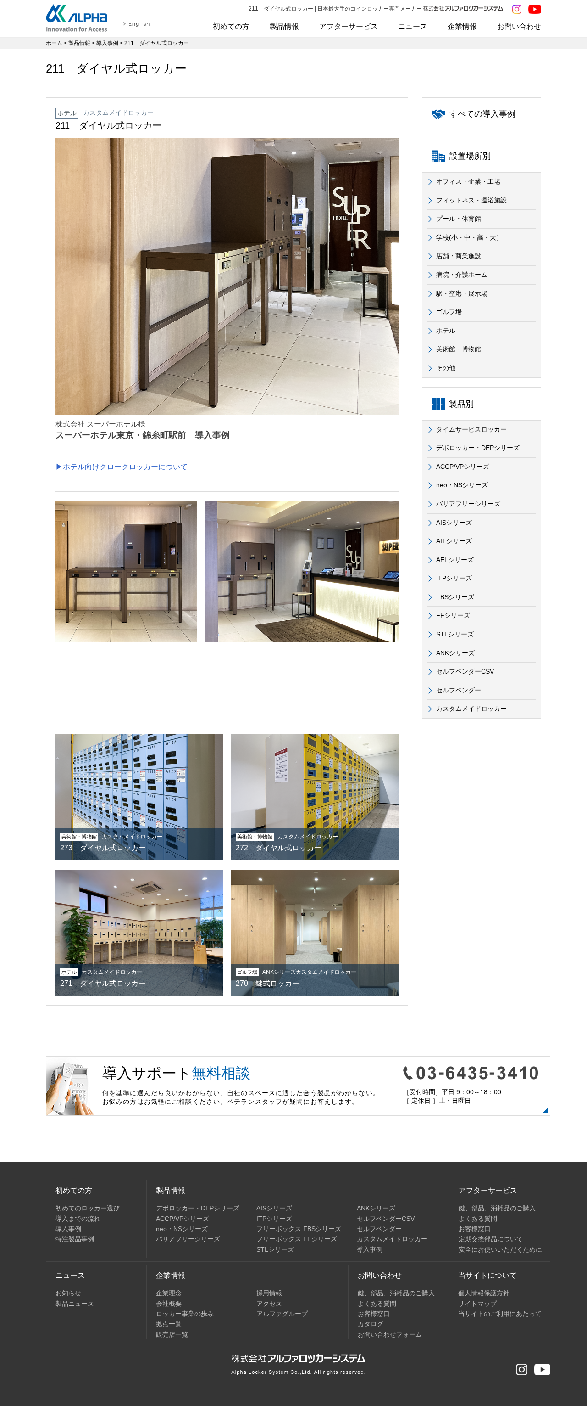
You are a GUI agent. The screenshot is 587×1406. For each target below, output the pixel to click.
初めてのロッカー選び (87, 1208)
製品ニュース (74, 1303)
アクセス (269, 1303)
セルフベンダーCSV (465, 671)
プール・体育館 (458, 218)
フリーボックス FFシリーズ (296, 1239)
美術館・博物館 (458, 349)
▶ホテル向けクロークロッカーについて (121, 467)
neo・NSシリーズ (462, 485)
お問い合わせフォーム (390, 1334)
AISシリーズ (454, 522)
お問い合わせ (519, 26)
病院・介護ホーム (461, 274)
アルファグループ (282, 1313)
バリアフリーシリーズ (468, 503)
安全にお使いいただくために (500, 1249)
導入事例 (107, 43)
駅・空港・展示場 (461, 293)
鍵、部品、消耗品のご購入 (497, 1208)
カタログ (370, 1323)
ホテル (445, 330)
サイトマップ (477, 1303)
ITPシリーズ (454, 578)
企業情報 (462, 26)
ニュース (412, 26)
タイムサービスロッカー (471, 429)
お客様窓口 (475, 1228)
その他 (445, 367)
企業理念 (169, 1293)
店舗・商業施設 (458, 255)
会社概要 (169, 1303)
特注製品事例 (74, 1239)
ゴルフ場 (449, 311)
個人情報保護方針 (483, 1293)
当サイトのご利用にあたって (500, 1313)
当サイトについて (487, 1275)
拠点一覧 (169, 1323)
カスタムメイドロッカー (471, 708)
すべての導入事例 (482, 113)
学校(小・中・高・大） (469, 237)
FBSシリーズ (455, 597)
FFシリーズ (453, 615)
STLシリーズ (455, 634)
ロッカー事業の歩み (185, 1313)
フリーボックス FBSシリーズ (298, 1228)
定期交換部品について (491, 1239)
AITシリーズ (454, 541)
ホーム (54, 43)
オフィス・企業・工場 (468, 181)
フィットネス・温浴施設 (471, 200)
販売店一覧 (172, 1334)
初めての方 (231, 26)
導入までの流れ (77, 1218)
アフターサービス (348, 26)
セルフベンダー (458, 690)
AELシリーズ (455, 559)
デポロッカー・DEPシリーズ (478, 447)
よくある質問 (478, 1218)
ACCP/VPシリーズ (462, 466)
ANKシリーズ (455, 653)
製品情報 (284, 26)
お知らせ (68, 1293)
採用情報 (269, 1293)
